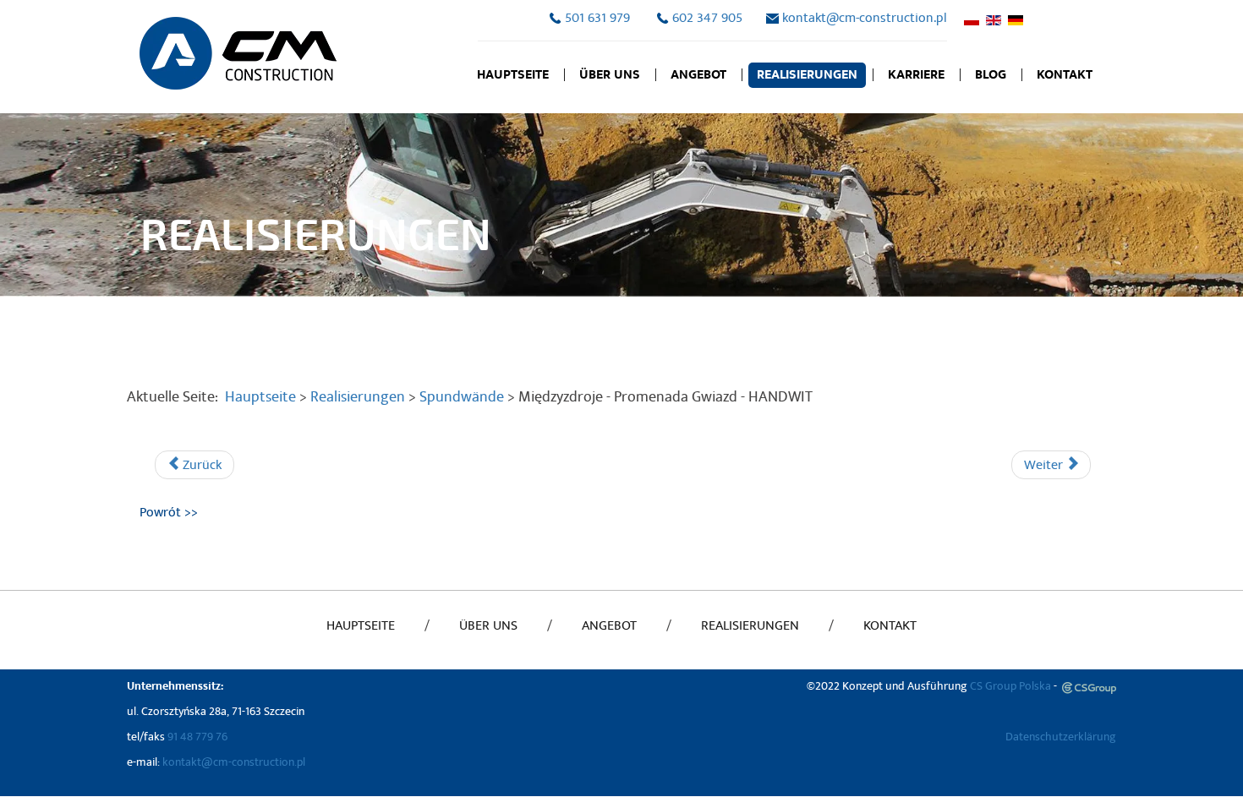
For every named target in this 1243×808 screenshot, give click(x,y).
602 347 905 (707, 18)
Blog (990, 74)
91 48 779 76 (197, 736)
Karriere (916, 74)
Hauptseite (513, 74)
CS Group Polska (1009, 686)
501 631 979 (597, 18)
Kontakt (1064, 74)
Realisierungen (807, 74)
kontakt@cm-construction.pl (864, 18)
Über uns (609, 74)
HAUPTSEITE (360, 625)
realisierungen (750, 625)
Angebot (698, 74)
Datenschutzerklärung (1060, 737)
